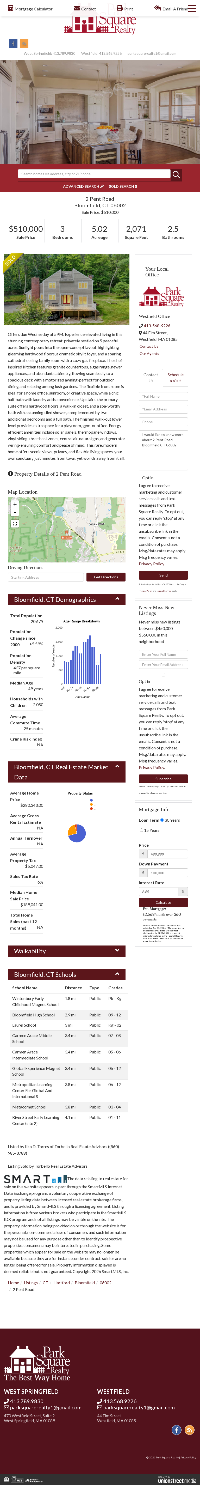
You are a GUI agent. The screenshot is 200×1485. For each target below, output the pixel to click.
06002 (105, 1282)
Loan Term (149, 819)
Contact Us (149, 346)
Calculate (163, 902)
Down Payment (153, 863)
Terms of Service (164, 591)
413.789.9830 (64, 53)
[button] (176, 175)
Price (144, 844)
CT (45, 1282)
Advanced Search (81, 186)
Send (163, 575)
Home (13, 1282)
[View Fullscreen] (15, 524)
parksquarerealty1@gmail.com (152, 53)
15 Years (151, 830)
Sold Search (121, 186)
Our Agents (149, 353)
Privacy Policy (151, 563)
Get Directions (106, 577)
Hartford (61, 1282)
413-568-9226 (157, 325)
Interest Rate (151, 882)
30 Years (172, 819)
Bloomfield (85, 1282)
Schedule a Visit (176, 377)
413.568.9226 (110, 53)
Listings (31, 1282)
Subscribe (163, 779)
